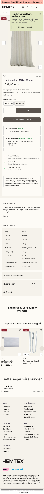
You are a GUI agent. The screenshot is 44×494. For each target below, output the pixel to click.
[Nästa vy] (40, 43)
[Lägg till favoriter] (40, 67)
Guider (26, 440)
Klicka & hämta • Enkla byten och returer (22, 490)
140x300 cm (19, 103)
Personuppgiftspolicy (32, 434)
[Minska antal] (5, 110)
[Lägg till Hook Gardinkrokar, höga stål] (41, 354)
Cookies (27, 432)
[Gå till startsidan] (8, 7)
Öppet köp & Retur (31, 437)
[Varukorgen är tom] (36, 7)
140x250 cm (8, 103)
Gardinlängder (29, 409)
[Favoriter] (31, 7)
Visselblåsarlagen (9, 440)
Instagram (6, 409)
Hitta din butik (29, 429)
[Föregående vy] (4, 43)
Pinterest (6, 414)
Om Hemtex (7, 432)
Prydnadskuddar (30, 412)
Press (5, 434)
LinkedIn (6, 412)
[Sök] (23, 7)
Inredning (27, 414)
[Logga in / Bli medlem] (27, 7)
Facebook (6, 407)
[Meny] (40, 7)
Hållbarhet (6, 426)
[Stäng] (40, 14)
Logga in (16, 185)
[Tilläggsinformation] (18, 85)
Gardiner (5, 13)
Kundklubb (7, 429)
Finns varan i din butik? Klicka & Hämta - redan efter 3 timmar (22, 2)
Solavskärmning (29, 417)
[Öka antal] (12, 110)
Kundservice (28, 426)
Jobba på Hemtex (9, 437)
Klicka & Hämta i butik (22, 119)
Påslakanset (28, 407)
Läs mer (10, 95)
